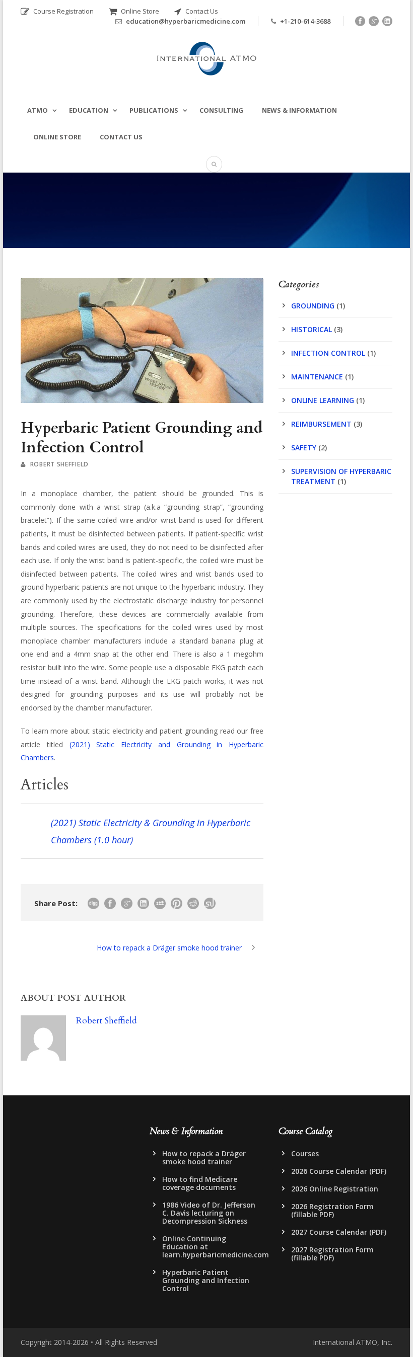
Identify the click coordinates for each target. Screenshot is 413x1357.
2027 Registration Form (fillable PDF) (332, 1253)
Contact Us (201, 11)
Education (88, 110)
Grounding (312, 305)
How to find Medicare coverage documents (199, 1183)
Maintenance (317, 376)
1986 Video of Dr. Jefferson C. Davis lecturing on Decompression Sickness (208, 1213)
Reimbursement (321, 424)
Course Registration (63, 11)
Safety (303, 447)
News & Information (299, 110)
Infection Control (328, 353)
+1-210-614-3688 (305, 21)
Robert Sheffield (59, 464)
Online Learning (322, 400)
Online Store (139, 11)
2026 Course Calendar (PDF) (338, 1171)
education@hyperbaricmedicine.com (185, 21)
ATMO (37, 110)
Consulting (221, 110)
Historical (311, 329)
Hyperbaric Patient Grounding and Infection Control (205, 1280)
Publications (153, 110)
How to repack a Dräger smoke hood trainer (204, 1157)
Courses (305, 1153)
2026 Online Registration (334, 1188)
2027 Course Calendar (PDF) (338, 1232)
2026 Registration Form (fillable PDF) (332, 1210)
